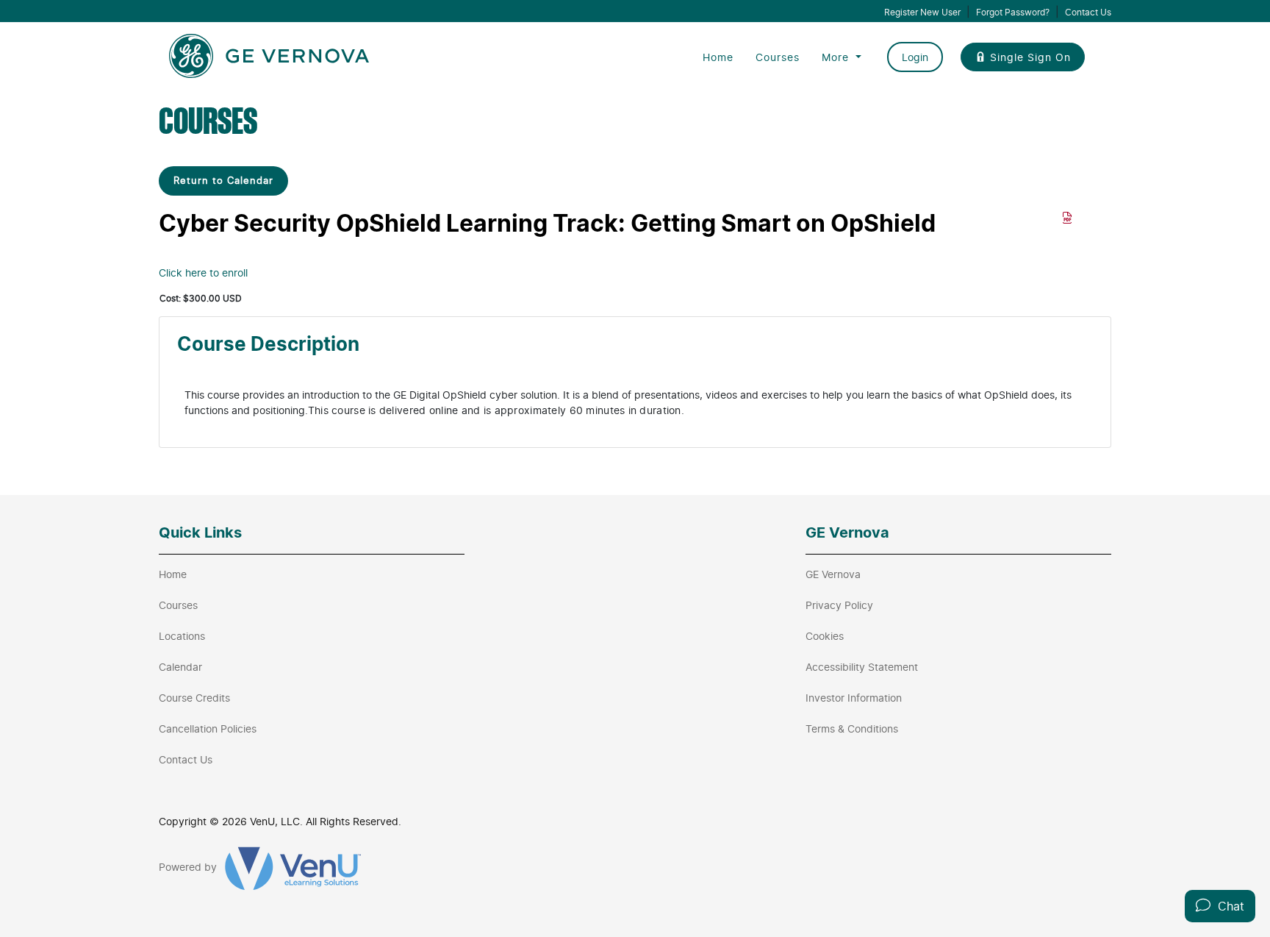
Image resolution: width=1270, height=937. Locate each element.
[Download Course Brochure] (1067, 218)
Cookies (825, 636)
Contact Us (1088, 12)
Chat (1227, 906)
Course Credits (194, 697)
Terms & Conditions (852, 728)
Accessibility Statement (862, 666)
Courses (778, 57)
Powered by (189, 867)
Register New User (922, 12)
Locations (182, 636)
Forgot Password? (1013, 12)
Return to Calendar (223, 180)
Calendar (180, 666)
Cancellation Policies (207, 728)
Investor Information (854, 697)
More (837, 57)
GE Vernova (833, 574)
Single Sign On (1030, 57)
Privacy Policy (839, 605)
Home (718, 57)
